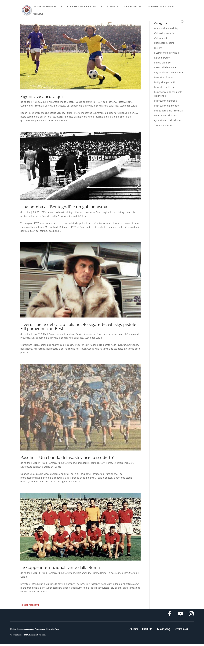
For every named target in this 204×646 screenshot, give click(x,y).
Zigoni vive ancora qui (41, 96)
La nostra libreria (163, 77)
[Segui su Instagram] (191, 614)
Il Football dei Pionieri (165, 67)
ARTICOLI (38, 14)
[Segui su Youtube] (180, 614)
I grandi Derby (162, 57)
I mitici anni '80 (162, 62)
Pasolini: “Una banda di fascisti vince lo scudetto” (67, 457)
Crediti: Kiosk (181, 629)
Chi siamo (133, 629)
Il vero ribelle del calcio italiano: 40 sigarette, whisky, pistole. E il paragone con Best (78, 326)
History (121, 101)
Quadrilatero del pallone (167, 120)
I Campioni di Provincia (166, 52)
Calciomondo (83, 572)
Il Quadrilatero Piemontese (168, 72)
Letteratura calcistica (107, 105)
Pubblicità (147, 629)
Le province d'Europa (165, 100)
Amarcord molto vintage (62, 101)
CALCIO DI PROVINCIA (44, 6)
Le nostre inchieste (55, 105)
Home (129, 101)
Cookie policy (163, 629)
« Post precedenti (29, 604)
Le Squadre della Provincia (80, 105)
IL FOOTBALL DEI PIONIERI (160, 6)
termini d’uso (53, 629)
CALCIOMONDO (132, 6)
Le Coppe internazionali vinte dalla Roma (60, 567)
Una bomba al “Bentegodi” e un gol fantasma (63, 207)
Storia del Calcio (128, 105)
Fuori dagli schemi (106, 101)
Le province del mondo (166, 105)
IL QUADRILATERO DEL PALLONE (78, 6)
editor (27, 101)
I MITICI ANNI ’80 (110, 6)
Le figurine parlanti (164, 82)
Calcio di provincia (85, 101)
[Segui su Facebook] (169, 614)
